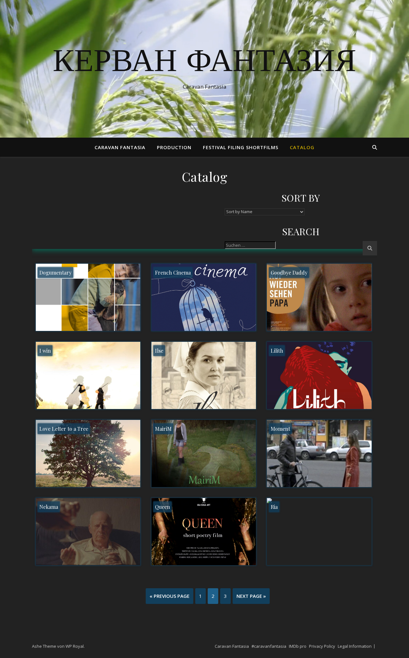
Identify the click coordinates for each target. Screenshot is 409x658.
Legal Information (355, 646)
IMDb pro (297, 646)
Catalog (302, 147)
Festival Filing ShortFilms (240, 147)
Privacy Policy (322, 646)
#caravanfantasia (268, 646)
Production (174, 147)
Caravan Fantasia (120, 147)
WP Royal (75, 646)
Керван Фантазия (204, 63)
